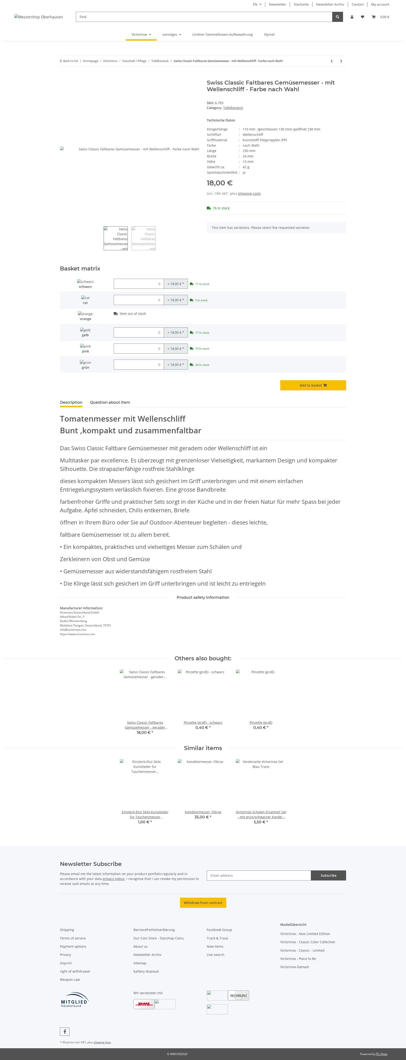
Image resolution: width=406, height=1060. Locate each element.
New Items (215, 946)
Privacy (65, 954)
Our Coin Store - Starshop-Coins (158, 938)
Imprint (66, 963)
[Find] (337, 17)
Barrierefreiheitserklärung (154, 929)
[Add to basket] (63, 76)
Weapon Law (70, 979)
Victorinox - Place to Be (298, 958)
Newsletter (277, 4)
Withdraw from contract (203, 902)
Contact (358, 4)
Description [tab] (71, 402)
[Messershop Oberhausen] (39, 17)
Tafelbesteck (233, 108)
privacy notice (114, 878)
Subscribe (328, 875)
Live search (215, 954)
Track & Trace (217, 938)
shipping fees (102, 1042)
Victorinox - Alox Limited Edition (305, 933)
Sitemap (139, 963)
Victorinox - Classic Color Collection (307, 942)
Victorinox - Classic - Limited (302, 950)
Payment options (73, 946)
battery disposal (146, 971)
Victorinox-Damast (294, 967)
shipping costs (249, 193)
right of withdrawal (75, 971)
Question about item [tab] (110, 402)
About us (140, 946)
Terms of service (73, 938)
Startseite (301, 4)
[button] (352, 17)
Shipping (67, 929)
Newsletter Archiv (330, 4)
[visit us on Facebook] (65, 1032)
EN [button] (255, 4)
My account (380, 4)
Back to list (70, 61)
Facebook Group (219, 929)
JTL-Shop (381, 1054)
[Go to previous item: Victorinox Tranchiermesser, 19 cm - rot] (331, 61)
